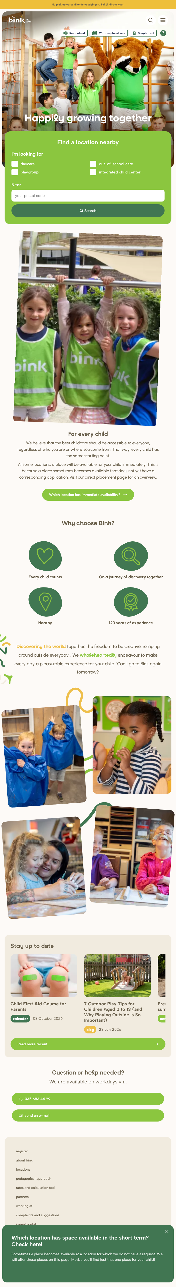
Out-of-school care (116, 164)
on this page (59, 1259)
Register (22, 1151)
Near (16, 184)
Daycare (28, 164)
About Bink (24, 1160)
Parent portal (26, 1224)
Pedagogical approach (33, 1179)
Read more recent (32, 1044)
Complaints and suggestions (37, 1215)
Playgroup (29, 172)
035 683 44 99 (37, 1099)
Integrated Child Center (119, 172)
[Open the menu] (163, 20)
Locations (23, 1169)
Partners (22, 1197)
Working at (24, 1206)
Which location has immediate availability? (84, 495)
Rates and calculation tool (35, 1188)
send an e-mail (37, 1115)
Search (90, 210)
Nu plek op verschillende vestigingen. (88, 4)
